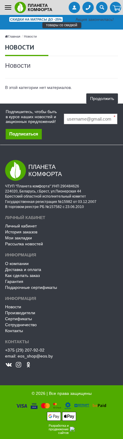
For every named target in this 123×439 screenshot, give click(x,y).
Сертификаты (18, 318)
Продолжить (102, 98)
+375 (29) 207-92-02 (24, 350)
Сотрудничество (21, 324)
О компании (17, 263)
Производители (20, 312)
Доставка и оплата (23, 269)
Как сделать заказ (22, 275)
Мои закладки (18, 237)
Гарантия (14, 281)
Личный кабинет (21, 226)
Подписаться (23, 133)
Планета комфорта (40, 7)
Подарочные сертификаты (31, 287)
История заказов (21, 231)
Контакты (14, 330)
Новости (30, 36)
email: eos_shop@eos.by (29, 356)
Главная (14, 36)
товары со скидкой (61, 25)
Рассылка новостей (24, 243)
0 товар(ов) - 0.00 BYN (116, 8)
